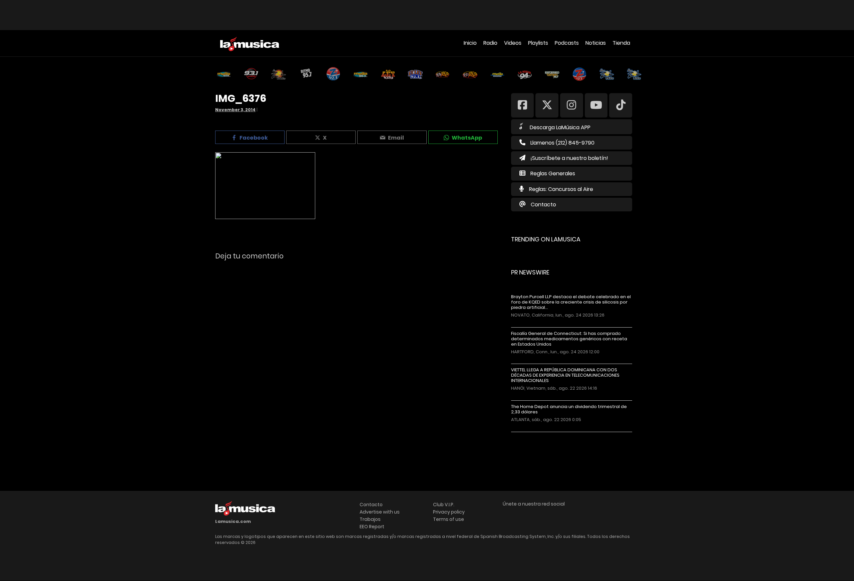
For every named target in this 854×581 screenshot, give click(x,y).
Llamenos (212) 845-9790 (562, 143)
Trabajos (370, 519)
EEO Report (372, 526)
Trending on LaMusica (545, 239)
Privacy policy (449, 512)
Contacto (543, 204)
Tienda (621, 43)
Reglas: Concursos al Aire (561, 189)
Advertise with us (380, 512)
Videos (512, 43)
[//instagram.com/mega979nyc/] (571, 105)
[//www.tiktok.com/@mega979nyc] (620, 105)
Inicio (470, 43)
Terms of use (448, 519)
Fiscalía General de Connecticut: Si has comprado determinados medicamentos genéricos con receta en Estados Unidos (569, 339)
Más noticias (533, 435)
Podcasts (567, 43)
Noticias (595, 43)
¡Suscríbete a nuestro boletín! (569, 158)
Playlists (538, 43)
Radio (490, 43)
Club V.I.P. (443, 504)
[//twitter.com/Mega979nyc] (546, 105)
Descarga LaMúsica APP (560, 127)
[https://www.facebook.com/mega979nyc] (522, 105)
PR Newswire (530, 272)
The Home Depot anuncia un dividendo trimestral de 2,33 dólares (569, 409)
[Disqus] (357, 356)
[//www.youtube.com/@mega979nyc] (596, 105)
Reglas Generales (552, 173)
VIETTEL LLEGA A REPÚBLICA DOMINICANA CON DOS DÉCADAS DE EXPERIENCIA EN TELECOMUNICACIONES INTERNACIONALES (565, 375)
